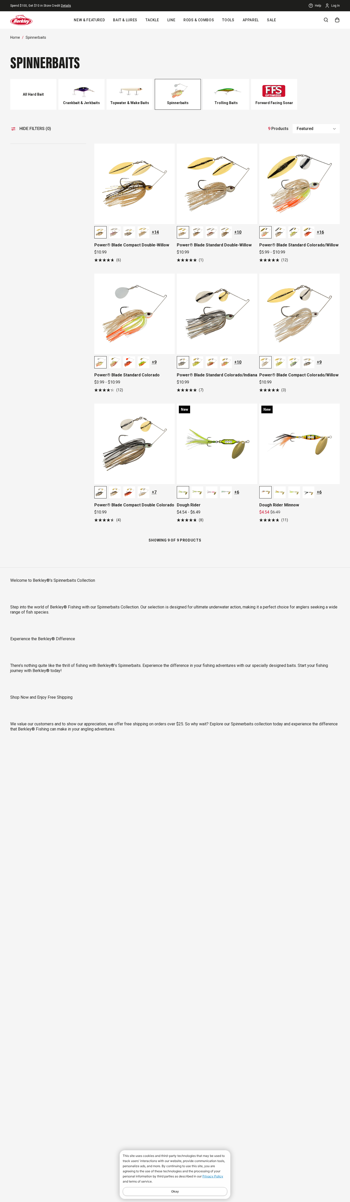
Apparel (251, 20)
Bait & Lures (125, 20)
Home (15, 37)
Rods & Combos (198, 20)
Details (66, 5)
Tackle (152, 20)
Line (171, 20)
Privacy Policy (212, 1176)
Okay (175, 1191)
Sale (271, 20)
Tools (228, 20)
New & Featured (89, 20)
